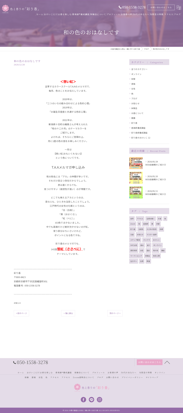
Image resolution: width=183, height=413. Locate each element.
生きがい (133, 261)
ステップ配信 (135, 240)
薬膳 (133, 118)
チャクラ (146, 240)
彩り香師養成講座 (139, 132)
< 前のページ (21, 313)
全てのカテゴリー (139, 69)
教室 (148, 261)
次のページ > (114, 313)
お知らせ (17, 303)
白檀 (161, 229)
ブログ (134, 98)
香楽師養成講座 (138, 127)
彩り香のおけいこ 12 (140, 137)
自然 (132, 218)
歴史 (148, 250)
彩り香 (134, 122)
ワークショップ (136, 256)
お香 (159, 218)
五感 (141, 261)
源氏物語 (133, 250)
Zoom (132, 224)
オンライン (136, 74)
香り (148, 245)
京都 (158, 224)
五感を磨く (151, 218)
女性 (133, 88)
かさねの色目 (151, 229)
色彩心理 (156, 256)
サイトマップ (152, 377)
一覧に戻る (68, 313)
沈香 (132, 234)
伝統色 (141, 229)
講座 (163, 250)
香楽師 (145, 224)
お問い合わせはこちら (161, 7)
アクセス (140, 218)
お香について (137, 113)
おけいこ (156, 240)
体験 (133, 78)
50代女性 (133, 245)
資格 (133, 83)
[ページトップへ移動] (167, 362)
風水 (142, 245)
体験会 (134, 108)
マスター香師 (151, 234)
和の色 (155, 250)
